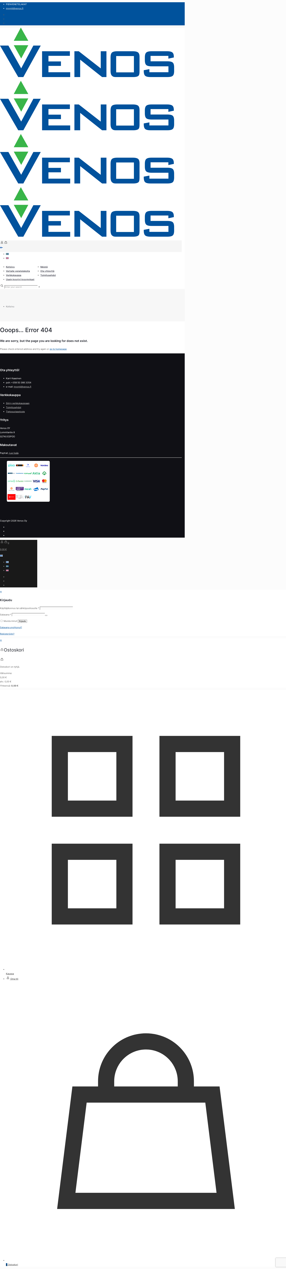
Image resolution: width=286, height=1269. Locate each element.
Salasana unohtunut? (11, 627)
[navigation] (143, 663)
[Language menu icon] (1, 247)
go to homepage (58, 349)
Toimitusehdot (13, 407)
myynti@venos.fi (14, 8)
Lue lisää (13, 453)
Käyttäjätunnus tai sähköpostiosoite (19, 608)
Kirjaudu (22, 621)
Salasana (5, 614)
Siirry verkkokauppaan (17, 403)
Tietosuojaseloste (15, 411)
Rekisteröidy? (7, 633)
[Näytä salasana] (46, 615)
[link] (39, 286)
